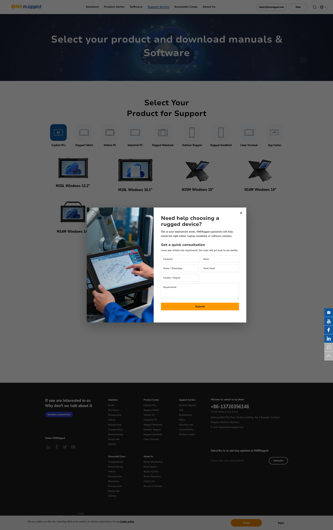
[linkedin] (328, 338)
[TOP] (328, 356)
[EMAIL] (328, 312)
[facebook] (328, 330)
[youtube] (328, 321)
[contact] (328, 347)
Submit (200, 306)
